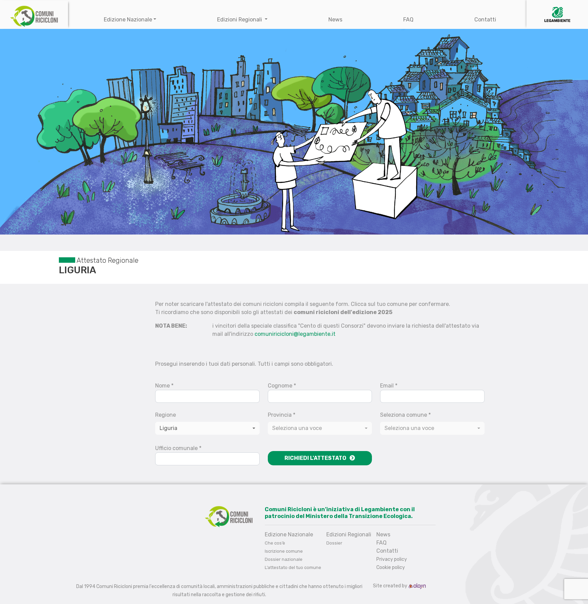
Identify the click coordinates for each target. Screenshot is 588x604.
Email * (388, 385)
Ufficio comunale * (178, 448)
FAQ (408, 19)
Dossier (334, 543)
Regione (165, 415)
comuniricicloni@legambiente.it (295, 334)
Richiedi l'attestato (316, 458)
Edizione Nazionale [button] (128, 19)
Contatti (485, 19)
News (335, 19)
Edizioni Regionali (240, 19)
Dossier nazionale (284, 559)
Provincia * (281, 415)
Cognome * (282, 385)
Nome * (164, 385)
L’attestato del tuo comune (293, 567)
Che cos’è (275, 543)
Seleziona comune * (405, 415)
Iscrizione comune (284, 551)
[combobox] (320, 428)
